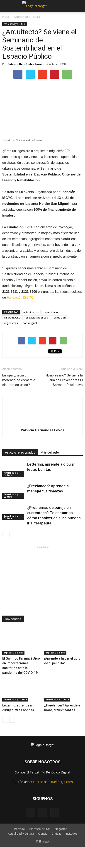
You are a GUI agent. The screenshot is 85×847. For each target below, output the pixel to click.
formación (59, 317)
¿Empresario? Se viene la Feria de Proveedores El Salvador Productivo (64, 380)
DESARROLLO (12, 317)
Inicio (5, 17)
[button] (78, 6)
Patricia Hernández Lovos (25, 64)
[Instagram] (42, 812)
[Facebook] (30, 812)
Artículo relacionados (20, 452)
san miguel (30, 323)
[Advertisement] (43, 577)
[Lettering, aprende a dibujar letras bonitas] (13, 469)
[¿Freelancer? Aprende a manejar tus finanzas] (13, 491)
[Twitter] (54, 812)
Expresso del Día (13, 652)
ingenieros (11, 323)
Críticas (56, 833)
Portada (19, 829)
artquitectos (31, 312)
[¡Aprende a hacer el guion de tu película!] (63, 641)
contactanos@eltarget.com (53, 782)
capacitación (51, 312)
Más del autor (50, 452)
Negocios (61, 829)
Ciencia (42, 833)
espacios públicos (37, 317)
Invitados (71, 833)
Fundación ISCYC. (20, 297)
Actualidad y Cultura (27, 17)
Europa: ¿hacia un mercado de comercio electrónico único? (18, 380)
